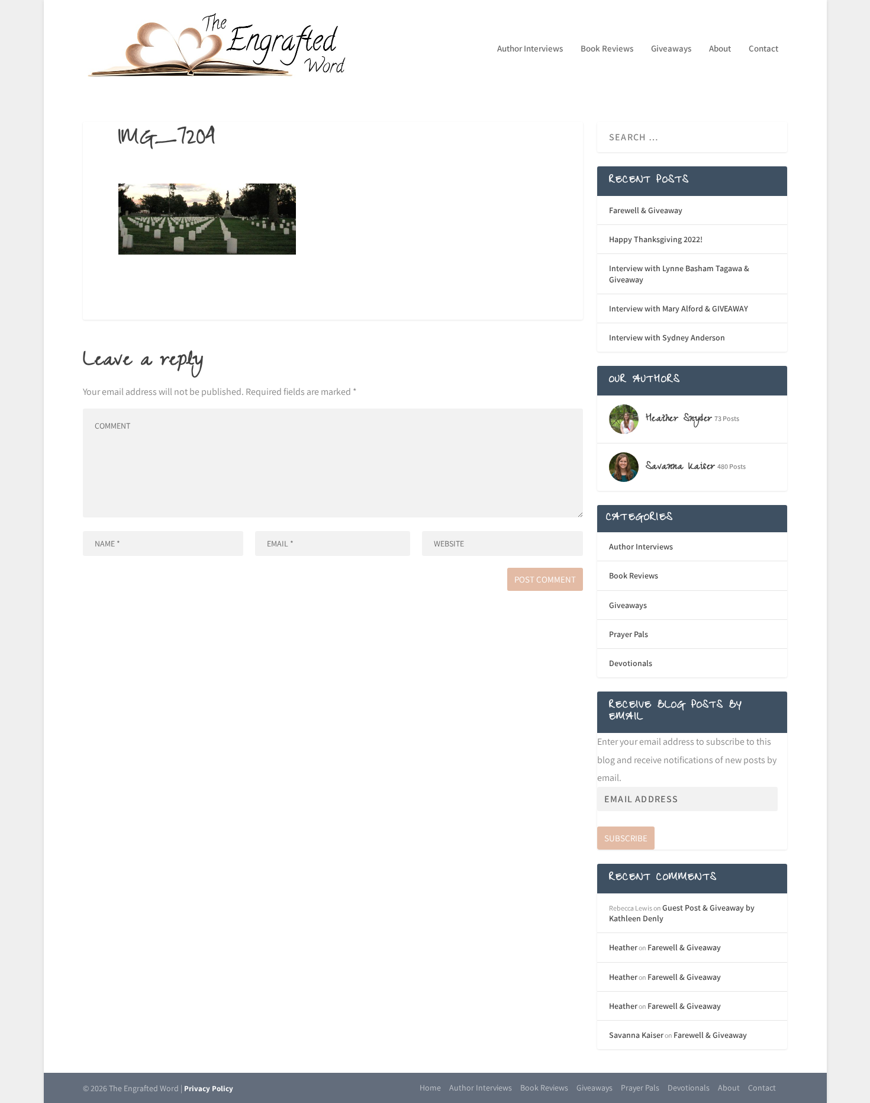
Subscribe (625, 838)
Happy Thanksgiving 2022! (656, 239)
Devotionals (630, 663)
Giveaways (671, 49)
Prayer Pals (628, 634)
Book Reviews (607, 49)
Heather (623, 947)
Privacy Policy (208, 1088)
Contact (763, 49)
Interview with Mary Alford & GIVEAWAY (678, 308)
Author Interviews (530, 49)
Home (430, 1087)
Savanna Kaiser (636, 1035)
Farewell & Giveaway (645, 210)
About (720, 49)
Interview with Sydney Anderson (667, 337)
